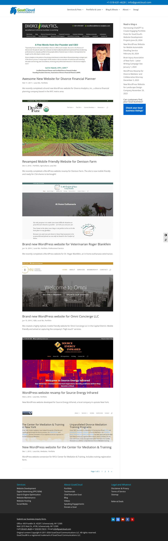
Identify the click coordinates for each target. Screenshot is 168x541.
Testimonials (69, 491)
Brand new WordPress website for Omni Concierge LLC (60, 316)
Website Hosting (24, 501)
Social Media (22, 504)
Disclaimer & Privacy (120, 488)
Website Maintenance (26, 497)
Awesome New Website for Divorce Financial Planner (59, 79)
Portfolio (44, 83)
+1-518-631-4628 (116, 2)
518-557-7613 (40, 529)
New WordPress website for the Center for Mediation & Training (66, 447)
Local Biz (37, 83)
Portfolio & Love (93, 10)
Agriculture (44, 166)
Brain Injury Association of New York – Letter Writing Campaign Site (133, 60)
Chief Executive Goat (73, 494)
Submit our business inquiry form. (31, 519)
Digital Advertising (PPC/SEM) (29, 491)
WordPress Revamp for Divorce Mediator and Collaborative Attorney (133, 74)
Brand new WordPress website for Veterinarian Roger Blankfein (66, 244)
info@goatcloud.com (139, 2)
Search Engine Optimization (29, 494)
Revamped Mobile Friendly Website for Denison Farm (59, 161)
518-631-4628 (26, 529)
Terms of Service (118, 491)
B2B (34, 320)
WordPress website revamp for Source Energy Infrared (60, 393)
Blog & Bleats (112, 10)
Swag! (136, 10)
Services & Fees (74, 10)
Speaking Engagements (74, 504)
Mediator (43, 451)
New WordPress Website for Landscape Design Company (134, 87)
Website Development (26, 488)
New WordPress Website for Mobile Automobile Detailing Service (134, 47)
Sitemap (114, 494)
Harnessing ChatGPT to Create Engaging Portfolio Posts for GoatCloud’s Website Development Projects (134, 34)
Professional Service (56, 248)
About (125, 10)
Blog (66, 497)
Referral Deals (117, 501)
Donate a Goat (70, 507)
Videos (67, 501)
